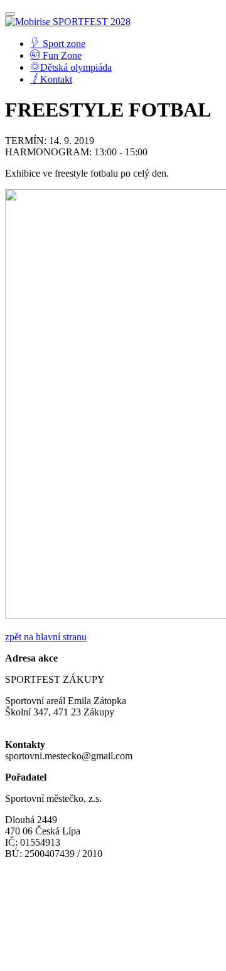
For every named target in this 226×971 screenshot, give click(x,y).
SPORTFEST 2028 (92, 21)
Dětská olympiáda (76, 67)
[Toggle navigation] (10, 14)
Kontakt (56, 79)
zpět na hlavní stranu (46, 636)
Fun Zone (61, 55)
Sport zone (62, 43)
